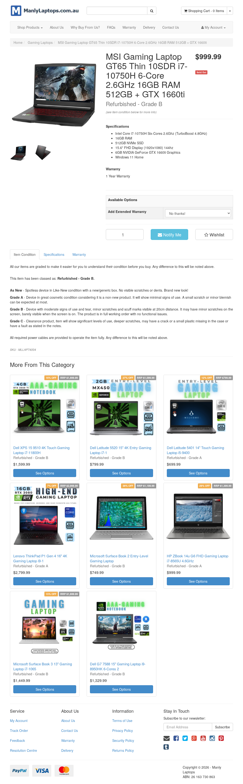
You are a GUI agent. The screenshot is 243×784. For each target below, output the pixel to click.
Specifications (54, 254)
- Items (206, 10)
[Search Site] (151, 11)
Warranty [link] (68, 740)
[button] (214, 234)
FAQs (111, 27)
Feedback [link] (17, 740)
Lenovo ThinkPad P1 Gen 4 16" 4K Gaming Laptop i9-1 (40, 558)
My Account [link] (19, 720)
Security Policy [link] (123, 740)
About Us (57, 27)
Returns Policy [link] (123, 750)
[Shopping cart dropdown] (230, 11)
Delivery (149, 27)
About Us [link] (68, 720)
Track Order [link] (19, 730)
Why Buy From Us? (85, 27)
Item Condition (25, 254)
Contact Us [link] (69, 730)
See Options (45, 473)
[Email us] (167, 737)
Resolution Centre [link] (23, 750)
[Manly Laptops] (44, 7)
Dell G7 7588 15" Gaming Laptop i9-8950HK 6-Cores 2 (117, 666)
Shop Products (28, 27)
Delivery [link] (67, 750)
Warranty (129, 27)
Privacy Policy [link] (122, 730)
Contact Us (170, 27)
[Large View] (18, 153)
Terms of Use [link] (122, 720)
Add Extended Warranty (127, 211)
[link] (176, 737)
